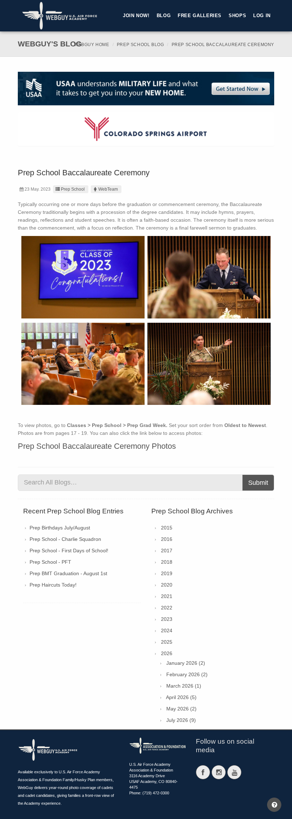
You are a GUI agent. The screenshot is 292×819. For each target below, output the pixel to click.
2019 (166, 573)
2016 (166, 539)
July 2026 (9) (181, 720)
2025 (166, 642)
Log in (262, 15)
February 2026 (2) (187, 674)
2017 (166, 550)
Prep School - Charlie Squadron (65, 539)
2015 (166, 528)
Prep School (73, 189)
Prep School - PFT (50, 562)
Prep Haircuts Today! (53, 585)
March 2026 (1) (183, 686)
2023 (166, 619)
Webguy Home (91, 44)
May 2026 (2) (181, 709)
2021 (166, 596)
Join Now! (136, 15)
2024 (166, 630)
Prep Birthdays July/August (60, 528)
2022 (166, 608)
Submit (258, 482)
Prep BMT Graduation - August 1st (68, 573)
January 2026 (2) (185, 663)
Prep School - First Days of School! (69, 550)
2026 (166, 653)
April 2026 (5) (181, 697)
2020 (166, 585)
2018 (166, 562)
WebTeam (108, 189)
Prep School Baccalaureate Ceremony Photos (97, 446)
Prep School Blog (140, 44)
